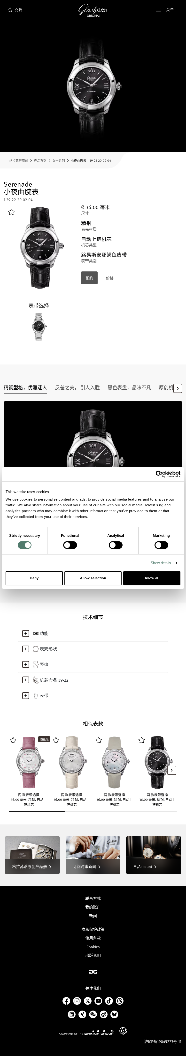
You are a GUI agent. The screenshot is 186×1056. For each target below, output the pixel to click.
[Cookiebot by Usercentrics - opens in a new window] (159, 474)
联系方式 (93, 898)
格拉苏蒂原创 (18, 160)
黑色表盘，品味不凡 (129, 387)
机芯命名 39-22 (54, 680)
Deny (34, 578)
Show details (161, 563)
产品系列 (40, 160)
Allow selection (93, 578)
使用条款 (93, 938)
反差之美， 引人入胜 (77, 387)
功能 (44, 633)
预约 (89, 278)
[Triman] (123, 1031)
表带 (44, 695)
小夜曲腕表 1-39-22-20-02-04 (91, 160)
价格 (110, 278)
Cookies (93, 947)
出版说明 (93, 955)
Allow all (152, 578)
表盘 (44, 664)
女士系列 (58, 160)
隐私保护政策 (93, 929)
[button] (177, 388)
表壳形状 (48, 649)
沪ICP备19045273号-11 (162, 1041)
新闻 (93, 916)
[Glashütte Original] (93, 10)
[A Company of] (86, 1032)
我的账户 (93, 907)
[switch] (70, 545)
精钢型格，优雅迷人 (25, 387)
